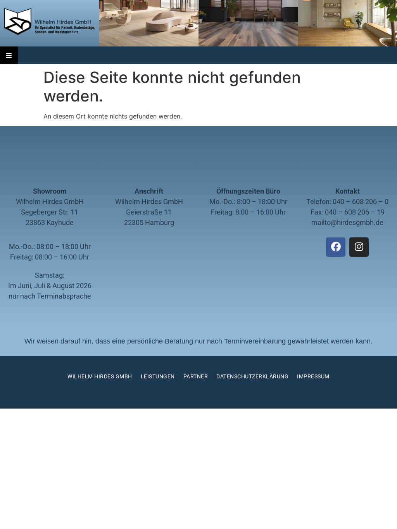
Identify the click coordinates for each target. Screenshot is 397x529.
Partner (195, 376)
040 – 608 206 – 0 (360, 202)
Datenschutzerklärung (252, 376)
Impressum (313, 376)
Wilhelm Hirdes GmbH (99, 376)
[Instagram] (359, 247)
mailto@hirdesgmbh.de (347, 222)
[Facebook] (335, 247)
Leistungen (158, 376)
